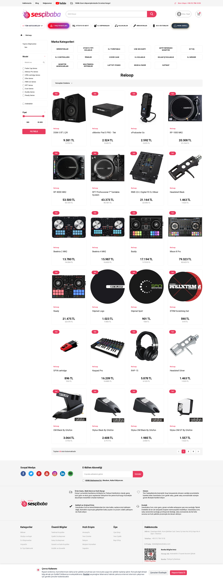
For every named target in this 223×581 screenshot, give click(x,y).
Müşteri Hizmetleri (89, 544)
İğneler (88, 57)
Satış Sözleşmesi (57, 540)
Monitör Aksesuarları (62, 65)
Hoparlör (23, 544)
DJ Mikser (191, 57)
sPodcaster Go (138, 132)
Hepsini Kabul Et (178, 573)
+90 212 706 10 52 (158, 538)
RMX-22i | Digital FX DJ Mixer (144, 192)
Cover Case (114, 57)
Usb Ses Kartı (140, 49)
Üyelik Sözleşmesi (58, 536)
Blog (37, 3)
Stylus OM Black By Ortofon (143, 430)
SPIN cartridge (60, 370)
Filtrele (34, 131)
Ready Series (30, 95)
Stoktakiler (29, 104)
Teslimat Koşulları (57, 532)
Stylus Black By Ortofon (103, 430)
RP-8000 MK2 (59, 192)
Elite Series (29, 78)
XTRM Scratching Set (179, 311)
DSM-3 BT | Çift (60, 132)
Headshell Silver (177, 370)
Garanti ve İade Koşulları (60, 544)
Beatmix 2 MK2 (60, 251)
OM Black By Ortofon (62, 430)
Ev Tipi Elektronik (26, 548)
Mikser (22, 532)
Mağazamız (47, 3)
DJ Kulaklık (140, 57)
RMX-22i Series (30, 82)
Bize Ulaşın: (189, 3)
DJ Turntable (114, 49)
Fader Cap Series (31, 68)
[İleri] (198, 451)
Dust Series (29, 89)
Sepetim (85, 548)
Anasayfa (86, 532)
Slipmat (165, 65)
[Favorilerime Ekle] (83, 97)
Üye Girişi (116, 532)
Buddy (134, 251)
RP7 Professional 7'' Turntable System (106, 193)
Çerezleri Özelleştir (158, 573)
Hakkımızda (26, 3)
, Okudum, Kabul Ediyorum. (104, 480)
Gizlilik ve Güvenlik (58, 548)
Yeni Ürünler (86, 536)
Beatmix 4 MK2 (99, 251)
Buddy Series (30, 92)
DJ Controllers (62, 57)
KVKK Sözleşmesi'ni (93, 480)
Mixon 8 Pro (175, 251)
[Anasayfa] (21, 35)
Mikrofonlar (62, 49)
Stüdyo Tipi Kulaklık (88, 49)
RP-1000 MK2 (176, 132)
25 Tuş (191, 49)
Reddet (86, 574)
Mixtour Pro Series (31, 72)
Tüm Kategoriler (32, 26)
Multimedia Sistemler (88, 65)
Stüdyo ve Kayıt (26, 536)
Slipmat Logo (98, 311)
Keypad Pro (97, 370)
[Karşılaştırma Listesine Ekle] (83, 93)
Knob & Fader (140, 65)
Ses (26, 47)
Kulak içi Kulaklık (166, 57)
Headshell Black (177, 192)
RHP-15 (134, 370)
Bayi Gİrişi (117, 540)
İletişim (85, 540)
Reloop (56, 129)
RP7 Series (29, 85)
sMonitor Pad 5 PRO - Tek (104, 132)
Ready (56, 311)
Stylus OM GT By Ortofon (181, 430)
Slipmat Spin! (137, 311)
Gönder (138, 474)
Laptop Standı (114, 65)
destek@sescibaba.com (161, 544)
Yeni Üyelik (117, 536)
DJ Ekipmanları (25, 540)
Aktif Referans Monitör (165, 49)
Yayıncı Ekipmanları (29, 44)
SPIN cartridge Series (32, 75)
